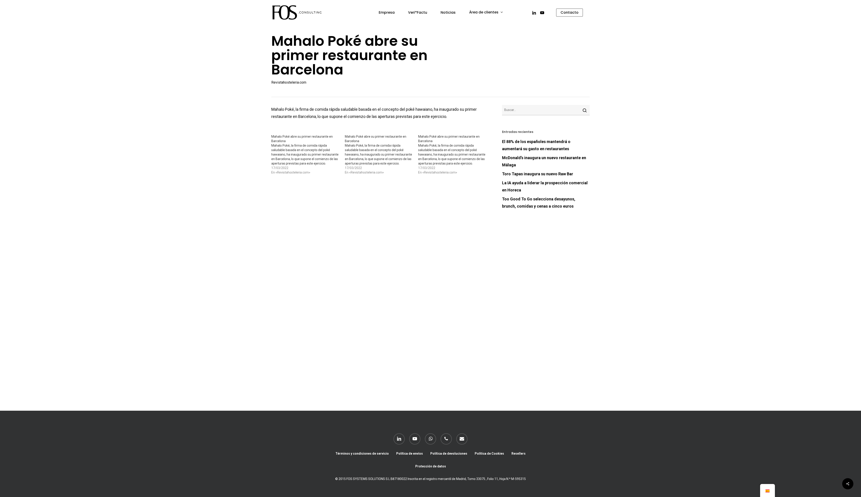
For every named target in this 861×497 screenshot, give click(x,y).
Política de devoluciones (448, 453)
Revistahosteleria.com (288, 82)
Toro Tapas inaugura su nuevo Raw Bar (537, 173)
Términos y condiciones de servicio (362, 453)
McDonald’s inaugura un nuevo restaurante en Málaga (544, 161)
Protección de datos (430, 466)
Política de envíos (409, 453)
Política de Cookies (489, 453)
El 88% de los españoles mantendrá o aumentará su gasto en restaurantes (536, 145)
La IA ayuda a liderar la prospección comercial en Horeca (545, 186)
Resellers (518, 453)
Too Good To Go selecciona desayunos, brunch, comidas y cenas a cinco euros (538, 202)
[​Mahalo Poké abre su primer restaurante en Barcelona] (308, 154)
